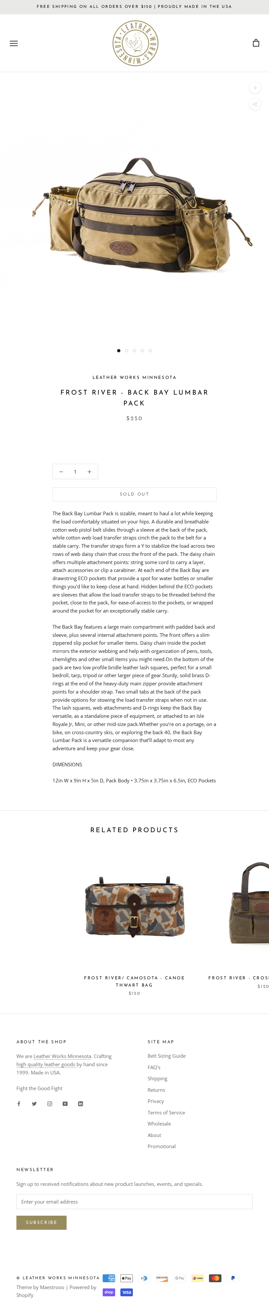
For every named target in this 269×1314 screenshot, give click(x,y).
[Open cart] (256, 43)
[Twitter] (34, 1103)
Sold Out (135, 494)
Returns (156, 1090)
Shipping (157, 1078)
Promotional (162, 1146)
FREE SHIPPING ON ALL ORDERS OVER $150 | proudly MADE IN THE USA (134, 7)
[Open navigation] (14, 43)
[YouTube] (65, 1103)
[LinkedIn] (80, 1103)
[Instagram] (49, 1103)
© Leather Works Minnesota (58, 1278)
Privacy (156, 1101)
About (154, 1135)
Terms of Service (166, 1112)
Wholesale (159, 1123)
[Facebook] (18, 1103)
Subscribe (41, 1223)
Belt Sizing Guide (167, 1055)
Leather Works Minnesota (62, 1056)
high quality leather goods (46, 1064)
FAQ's (154, 1067)
